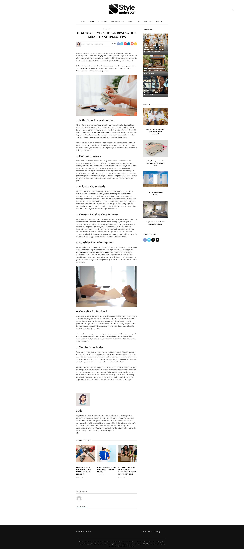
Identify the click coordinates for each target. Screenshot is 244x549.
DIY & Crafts (148, 21)
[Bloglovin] (157, 240)
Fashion (91, 21)
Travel (130, 21)
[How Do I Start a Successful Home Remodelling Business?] (155, 116)
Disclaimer (87, 532)
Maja (82, 44)
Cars (138, 21)
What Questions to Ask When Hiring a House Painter (106, 470)
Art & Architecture (117, 21)
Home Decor (102, 21)
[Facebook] (76, 433)
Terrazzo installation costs (100, 132)
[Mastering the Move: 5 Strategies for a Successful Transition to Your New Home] (127, 453)
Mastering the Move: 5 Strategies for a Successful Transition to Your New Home (127, 471)
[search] (232, 9)
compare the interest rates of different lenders (93, 252)
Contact (79, 532)
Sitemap (157, 532)
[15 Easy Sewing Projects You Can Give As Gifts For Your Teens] (155, 148)
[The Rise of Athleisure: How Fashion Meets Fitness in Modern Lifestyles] (155, 85)
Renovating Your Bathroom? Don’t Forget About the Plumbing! (83, 471)
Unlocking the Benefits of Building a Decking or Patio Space (155, 71)
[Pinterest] (77, 433)
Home (83, 21)
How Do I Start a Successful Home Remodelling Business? (155, 131)
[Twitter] (149, 240)
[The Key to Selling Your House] (155, 179)
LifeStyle (159, 21)
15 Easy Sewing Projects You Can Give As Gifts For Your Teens (155, 163)
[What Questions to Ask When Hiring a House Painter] (106, 453)
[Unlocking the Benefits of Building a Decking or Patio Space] (155, 63)
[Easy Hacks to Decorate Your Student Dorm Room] (155, 209)
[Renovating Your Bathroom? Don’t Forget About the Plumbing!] (85, 453)
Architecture (107, 29)
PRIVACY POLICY (147, 532)
